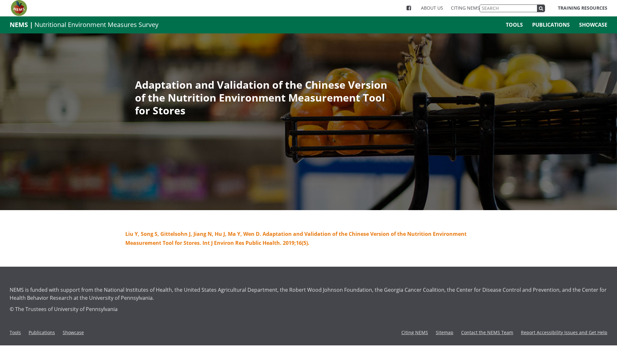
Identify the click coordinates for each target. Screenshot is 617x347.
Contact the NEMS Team (487, 332)
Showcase (593, 24)
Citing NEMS (465, 8)
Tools (514, 24)
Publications (551, 24)
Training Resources (582, 8)
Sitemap (444, 332)
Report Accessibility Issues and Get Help (564, 332)
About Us (432, 8)
